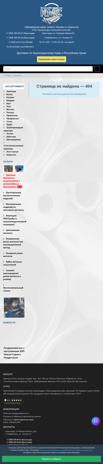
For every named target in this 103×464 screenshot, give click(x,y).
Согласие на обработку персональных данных (22, 416)
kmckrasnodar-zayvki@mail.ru (20, 46)
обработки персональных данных (52, 450)
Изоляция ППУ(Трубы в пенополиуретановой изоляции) (13, 220)
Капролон (11, 155)
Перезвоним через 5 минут (51, 59)
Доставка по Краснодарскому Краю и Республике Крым (51, 53)
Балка (9, 94)
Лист (8, 106)
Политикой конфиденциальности (79, 450)
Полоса (10, 112)
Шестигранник (13, 139)
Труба (9, 124)
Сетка (9, 121)
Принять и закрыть (51, 459)
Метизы (10, 109)
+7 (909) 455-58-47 (14, 33)
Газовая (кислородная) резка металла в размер (12, 274)
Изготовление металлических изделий (12, 195)
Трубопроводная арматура (44, 381)
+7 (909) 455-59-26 (14, 37)
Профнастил (12, 118)
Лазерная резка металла (13, 254)
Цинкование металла (11, 231)
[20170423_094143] (19, 168)
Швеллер (11, 136)
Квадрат (10, 100)
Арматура (11, 91)
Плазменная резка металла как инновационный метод (13, 243)
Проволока (11, 115)
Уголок (9, 133)
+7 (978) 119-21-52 (16, 42)
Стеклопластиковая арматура (15, 381)
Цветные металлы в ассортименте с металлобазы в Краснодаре (11, 180)
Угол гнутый (12, 152)
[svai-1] (8, 168)
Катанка (10, 97)
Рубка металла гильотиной (12, 263)
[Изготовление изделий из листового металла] (13, 308)
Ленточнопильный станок (13, 289)
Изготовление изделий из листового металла (13, 207)
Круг (8, 103)
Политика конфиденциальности (16, 413)
